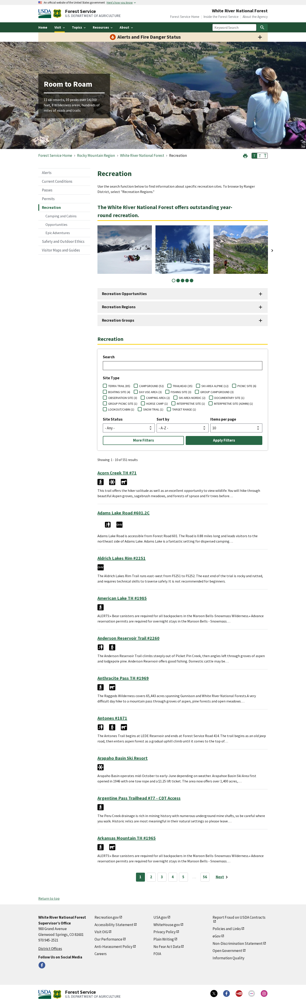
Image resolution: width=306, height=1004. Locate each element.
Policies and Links (227, 928)
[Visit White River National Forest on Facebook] (41, 965)
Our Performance (108, 939)
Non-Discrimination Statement (238, 943)
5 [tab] (191, 280)
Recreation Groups (118, 320)
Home (42, 27)
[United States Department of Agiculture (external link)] (45, 13)
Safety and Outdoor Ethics (63, 241)
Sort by (163, 419)
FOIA (157, 953)
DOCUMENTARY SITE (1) (229, 398)
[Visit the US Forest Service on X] (214, 993)
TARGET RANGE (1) (184, 409)
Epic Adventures (57, 233)
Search (109, 356)
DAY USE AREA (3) (150, 392)
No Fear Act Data (166, 946)
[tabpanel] (124, 249)
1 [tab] (173, 280)
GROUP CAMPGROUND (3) (217, 392)
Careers (101, 953)
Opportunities (56, 224)
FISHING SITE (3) (181, 392)
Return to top (49, 898)
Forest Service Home (184, 16)
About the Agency (255, 16)
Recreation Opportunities (124, 293)
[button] (245, 155)
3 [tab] (182, 280)
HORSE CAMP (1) (157, 404)
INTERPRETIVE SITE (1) (191, 404)
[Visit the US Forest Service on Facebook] (226, 993)
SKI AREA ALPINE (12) (214, 386)
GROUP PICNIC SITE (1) (122, 404)
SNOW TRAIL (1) (153, 409)
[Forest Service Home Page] (57, 13)
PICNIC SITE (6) (246, 386)
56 (205, 876)
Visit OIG (101, 931)
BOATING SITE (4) (119, 392)
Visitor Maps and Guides (61, 250)
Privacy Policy (164, 931)
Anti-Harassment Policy (113, 946)
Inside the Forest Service (221, 16)
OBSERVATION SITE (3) (122, 398)
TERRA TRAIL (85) (119, 386)
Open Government (227, 950)
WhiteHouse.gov (166, 924)
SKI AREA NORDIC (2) (192, 398)
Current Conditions (57, 181)
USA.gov (160, 917)
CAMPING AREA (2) (158, 398)
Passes (47, 190)
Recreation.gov (107, 917)
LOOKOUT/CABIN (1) (121, 409)
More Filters (143, 440)
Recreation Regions (119, 306)
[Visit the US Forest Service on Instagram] (264, 993)
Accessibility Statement (114, 924)
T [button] (254, 155)
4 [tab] (187, 280)
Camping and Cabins (61, 216)
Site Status (113, 419)
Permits (48, 198)
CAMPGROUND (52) (151, 386)
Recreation (51, 207)
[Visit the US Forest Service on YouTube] (239, 993)
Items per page (223, 419)
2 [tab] (178, 280)
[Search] (262, 27)
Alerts (47, 172)
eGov (217, 936)
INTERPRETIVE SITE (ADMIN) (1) (233, 404)
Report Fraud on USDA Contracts (239, 917)
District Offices (50, 948)
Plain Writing (163, 939)
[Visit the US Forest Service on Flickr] (251, 993)
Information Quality (228, 958)
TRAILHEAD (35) (182, 386)
